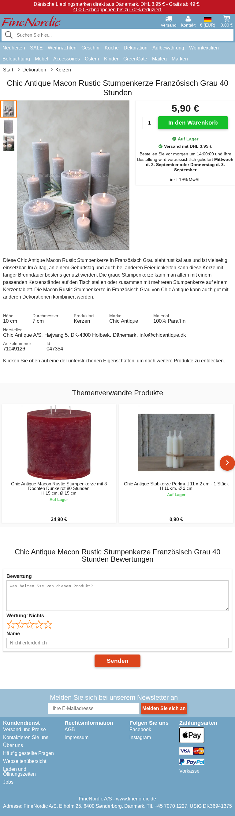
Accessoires (66, 58)
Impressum (76, 737)
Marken (180, 58)
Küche (112, 47)
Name (13, 633)
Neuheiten (13, 47)
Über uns (13, 745)
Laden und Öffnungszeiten (19, 772)
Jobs (8, 782)
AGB (70, 729)
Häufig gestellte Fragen (28, 753)
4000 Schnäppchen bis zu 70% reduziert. (117, 9)
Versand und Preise (24, 729)
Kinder (111, 58)
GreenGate (135, 58)
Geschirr (90, 47)
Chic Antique (123, 321)
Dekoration (135, 47)
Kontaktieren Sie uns (25, 737)
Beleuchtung (16, 58)
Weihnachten (62, 47)
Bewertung (19, 576)
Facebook (140, 729)
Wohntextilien (204, 47)
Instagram (140, 737)
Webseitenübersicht (24, 761)
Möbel (41, 58)
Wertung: (25, 615)
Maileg (159, 58)
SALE (36, 47)
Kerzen (82, 321)
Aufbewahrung (168, 47)
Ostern (92, 58)
